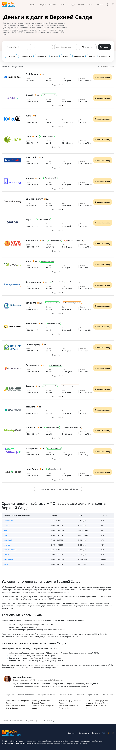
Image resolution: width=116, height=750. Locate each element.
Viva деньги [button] (8, 559)
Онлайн (91, 56)
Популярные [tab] (10, 694)
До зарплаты (41, 56)
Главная (5, 721)
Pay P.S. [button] (7, 555)
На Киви (54, 56)
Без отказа (11, 56)
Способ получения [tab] (26, 694)
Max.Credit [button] (8, 540)
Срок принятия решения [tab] (47, 694)
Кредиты (42, 4)
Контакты (96, 733)
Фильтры (89, 47)
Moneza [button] (7, 545)
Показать (104, 47)
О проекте (71, 733)
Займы (62, 4)
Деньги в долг (33, 721)
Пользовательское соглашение (74, 743)
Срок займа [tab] (93, 694)
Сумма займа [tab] (80, 694)
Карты (32, 4)
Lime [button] (6, 535)
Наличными (79, 56)
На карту (66, 56)
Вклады (72, 4)
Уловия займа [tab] (66, 694)
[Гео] (107, 4)
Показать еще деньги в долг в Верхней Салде (58, 489)
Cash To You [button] (8, 521)
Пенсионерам (104, 56)
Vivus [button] (6, 564)
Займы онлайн (18, 721)
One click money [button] (10, 550)
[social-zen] (113, 733)
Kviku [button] (6, 530)
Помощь (99, 4)
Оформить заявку (102, 77)
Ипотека (52, 4)
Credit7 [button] (7, 525)
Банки (90, 4)
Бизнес (81, 4)
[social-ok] (109, 733)
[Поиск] (113, 4)
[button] (58, 84)
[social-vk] (103, 733)
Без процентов (26, 56)
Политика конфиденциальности (49, 743)
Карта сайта (84, 733)
